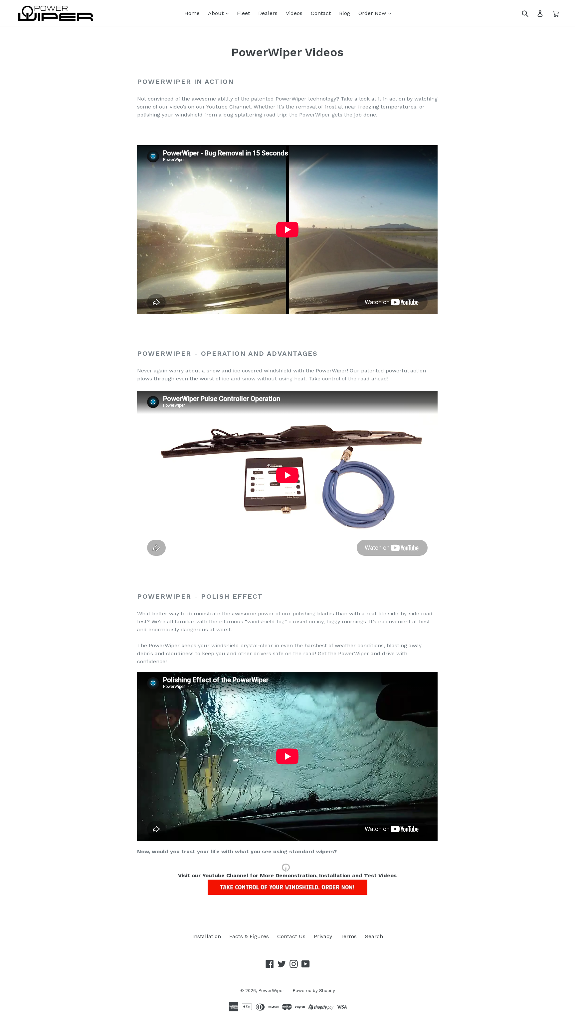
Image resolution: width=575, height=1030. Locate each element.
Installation (206, 936)
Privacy (323, 936)
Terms (348, 936)
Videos (294, 13)
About (216, 13)
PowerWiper (271, 990)
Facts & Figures (249, 936)
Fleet (243, 13)
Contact (321, 13)
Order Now (373, 13)
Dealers (268, 13)
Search (374, 936)
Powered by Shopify (313, 990)
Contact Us (291, 936)
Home (192, 13)
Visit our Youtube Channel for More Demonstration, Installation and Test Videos (287, 875)
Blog (344, 13)
